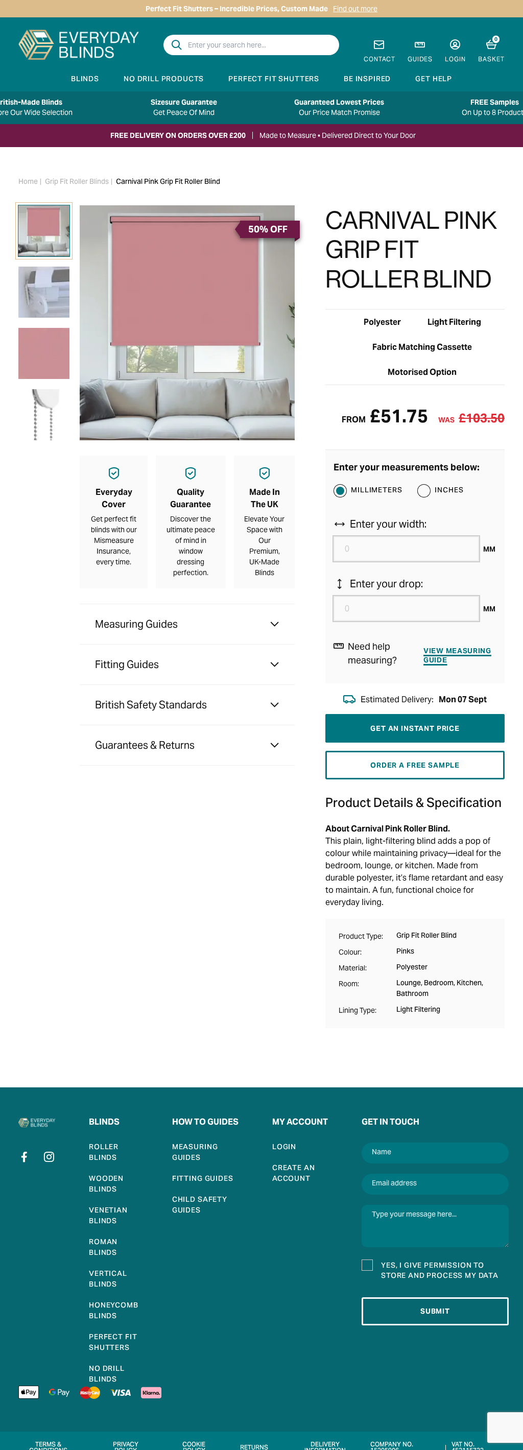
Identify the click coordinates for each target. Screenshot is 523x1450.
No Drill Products (164, 79)
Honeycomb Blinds (113, 1311)
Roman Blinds (103, 1248)
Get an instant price (415, 728)
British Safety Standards (151, 704)
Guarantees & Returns (145, 745)
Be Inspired (367, 79)
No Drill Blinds (107, 1375)
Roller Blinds (103, 1153)
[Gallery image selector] (43, 230)
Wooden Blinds (106, 1185)
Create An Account (293, 1174)
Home (28, 182)
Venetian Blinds (108, 1216)
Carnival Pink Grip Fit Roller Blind (168, 182)
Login (284, 1148)
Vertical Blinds (108, 1280)
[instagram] (49, 1157)
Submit (435, 1311)
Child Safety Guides (199, 1206)
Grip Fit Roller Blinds (77, 182)
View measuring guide (457, 655)
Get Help (433, 79)
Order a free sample (415, 765)
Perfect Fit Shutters (273, 79)
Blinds (85, 79)
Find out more (355, 8)
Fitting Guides (127, 664)
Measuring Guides (136, 624)
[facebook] (24, 1157)
